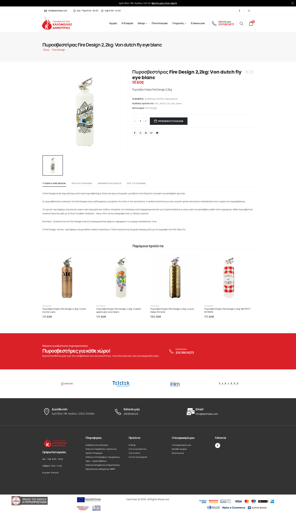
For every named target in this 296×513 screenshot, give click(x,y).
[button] (241, 24)
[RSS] (249, 11)
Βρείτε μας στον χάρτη (164, 3)
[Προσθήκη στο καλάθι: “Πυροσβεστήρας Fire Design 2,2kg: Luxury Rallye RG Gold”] (194, 258)
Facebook (134, 132)
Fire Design (58, 49)
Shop (46, 49)
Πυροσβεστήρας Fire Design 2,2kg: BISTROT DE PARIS (227, 310)
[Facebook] (239, 11)
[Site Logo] (60, 23)
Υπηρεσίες (178, 23)
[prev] (247, 72)
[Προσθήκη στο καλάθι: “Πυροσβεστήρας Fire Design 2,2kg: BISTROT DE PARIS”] (248, 258)
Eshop (141, 23)
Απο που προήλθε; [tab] (82, 183)
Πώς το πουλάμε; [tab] (136, 183)
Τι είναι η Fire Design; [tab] (54, 183)
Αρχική (113, 23)
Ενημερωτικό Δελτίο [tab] (109, 183)
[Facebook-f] (217, 445)
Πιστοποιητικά (160, 23)
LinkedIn (146, 132)
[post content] (67, 277)
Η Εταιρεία (127, 23)
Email (157, 132)
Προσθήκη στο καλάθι (170, 121)
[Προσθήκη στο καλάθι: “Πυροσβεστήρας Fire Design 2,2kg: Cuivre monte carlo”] (86, 258)
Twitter (140, 132)
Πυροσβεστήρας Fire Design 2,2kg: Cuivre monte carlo (64, 310)
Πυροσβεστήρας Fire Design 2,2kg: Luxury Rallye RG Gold (172, 310)
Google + (151, 132)
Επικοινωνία (198, 23)
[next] (251, 72)
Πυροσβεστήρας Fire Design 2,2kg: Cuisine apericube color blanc (118, 310)
